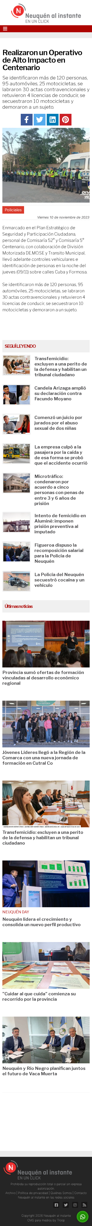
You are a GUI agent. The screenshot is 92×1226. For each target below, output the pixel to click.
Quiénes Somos (61, 1193)
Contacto (80, 1193)
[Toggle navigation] (5, 28)
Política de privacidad (33, 1193)
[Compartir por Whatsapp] (82, 1216)
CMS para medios (39, 1220)
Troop (61, 1220)
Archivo (11, 1193)
